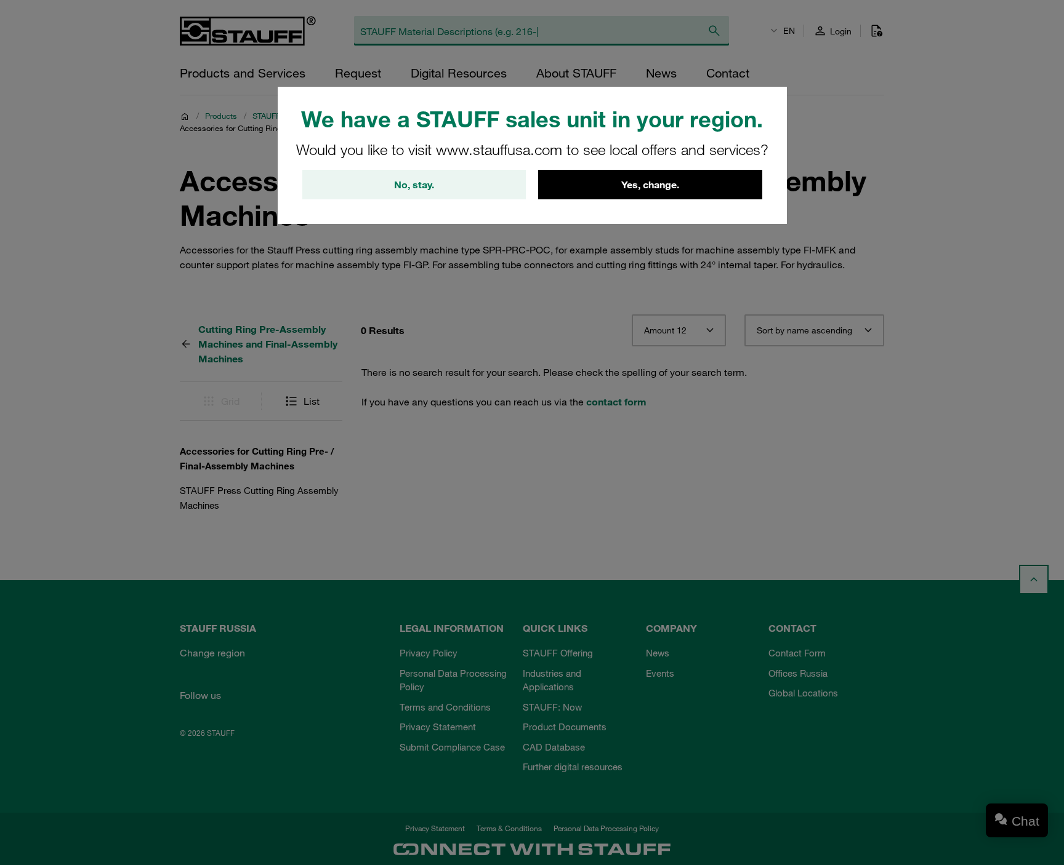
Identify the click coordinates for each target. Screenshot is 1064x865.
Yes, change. (650, 184)
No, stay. (414, 184)
